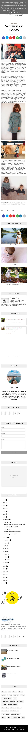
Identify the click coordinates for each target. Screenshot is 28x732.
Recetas (19, 707)
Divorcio (15, 692)
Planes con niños (12, 704)
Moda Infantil (14, 23)
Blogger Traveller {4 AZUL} (13, 658)
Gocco (3, 76)
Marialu (8, 319)
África (23, 717)
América (4, 692)
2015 (4, 517)
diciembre (7, 519)
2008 (4, 583)
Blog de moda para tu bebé (13, 327)
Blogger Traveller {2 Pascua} (13, 666)
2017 (4, 511)
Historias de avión (6, 698)
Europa (4, 695)
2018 (4, 508)
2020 (4, 502)
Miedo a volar (20, 701)
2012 (4, 571)
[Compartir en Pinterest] (24, 37)
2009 (4, 580)
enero (6, 562)
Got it (19, 12)
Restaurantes (5, 711)
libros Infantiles (16, 717)
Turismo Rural (5, 714)
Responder (9, 324)
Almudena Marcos (10, 33)
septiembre (7, 540)
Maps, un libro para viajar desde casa (12, 531)
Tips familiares (14, 711)
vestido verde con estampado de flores (11, 91)
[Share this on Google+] (10, 37)
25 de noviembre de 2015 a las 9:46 (17, 319)
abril (6, 554)
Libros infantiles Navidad (8, 701)
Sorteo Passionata (11, 674)
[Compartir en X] (7, 37)
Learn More (11, 12)
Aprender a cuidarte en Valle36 (11, 526)
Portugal (13, 707)
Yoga (8, 717)
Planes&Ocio (5, 707)
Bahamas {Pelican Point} (13, 650)
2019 (4, 505)
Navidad (4, 704)
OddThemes (21, 729)
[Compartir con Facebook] (3, 37)
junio (6, 548)
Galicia (22, 695)
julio (6, 545)
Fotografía (16, 695)
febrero (6, 559)
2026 (4, 500)
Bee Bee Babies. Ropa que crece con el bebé (14, 524)
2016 (4, 514)
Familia (10, 695)
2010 (4, 577)
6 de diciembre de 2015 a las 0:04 (14, 328)
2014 (4, 566)
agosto (6, 543)
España (21, 692)
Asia (9, 692)
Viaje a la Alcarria (15, 714)
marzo (6, 557)
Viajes (3, 717)
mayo (6, 551)
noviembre (7, 522)
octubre (6, 537)
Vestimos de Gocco (8, 529)
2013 (4, 569)
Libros (14, 698)
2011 (4, 574)
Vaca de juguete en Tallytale (10, 534)
